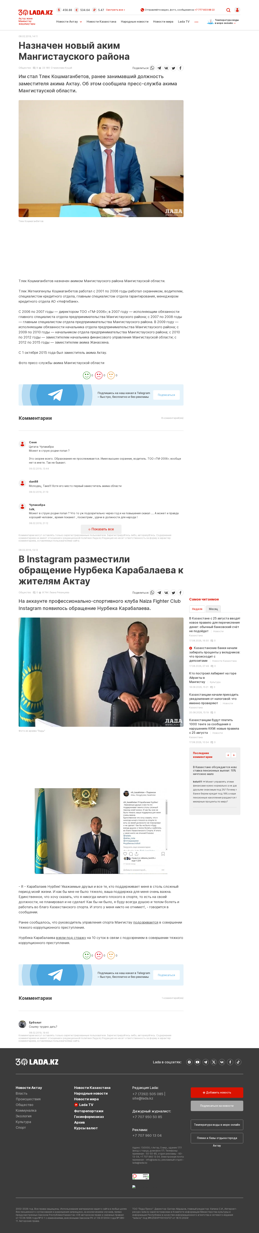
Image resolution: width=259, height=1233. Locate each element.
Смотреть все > (115, 10)
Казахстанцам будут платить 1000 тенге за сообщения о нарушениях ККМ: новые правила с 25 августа (214, 728)
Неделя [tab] (197, 609)
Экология (23, 1116)
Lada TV (184, 21)
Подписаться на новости (217, 1105)
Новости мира (163, 21)
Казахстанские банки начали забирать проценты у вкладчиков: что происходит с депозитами (214, 654)
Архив (79, 1122)
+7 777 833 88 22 (205, 9)
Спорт (21, 1127)
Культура (23, 1122)
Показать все (102, 529)
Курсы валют (86, 1128)
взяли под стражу (71, 938)
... (196, 21)
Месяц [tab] (213, 609)
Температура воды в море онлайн (217, 1124)
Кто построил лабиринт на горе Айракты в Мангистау (212, 677)
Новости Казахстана (101, 21)
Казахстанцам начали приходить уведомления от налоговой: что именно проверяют (214, 701)
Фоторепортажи (88, 1111)
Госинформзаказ (89, 1117)
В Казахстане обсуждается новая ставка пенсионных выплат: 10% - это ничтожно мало (218, 770)
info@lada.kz (153, 1159)
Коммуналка (26, 1110)
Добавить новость (218, 1092)
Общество (25, 68)
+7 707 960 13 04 (147, 1135)
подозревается (145, 922)
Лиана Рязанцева (59, 592)
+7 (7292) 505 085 (147, 1094)
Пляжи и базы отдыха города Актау (217, 1139)
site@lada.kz (142, 1098)
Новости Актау (67, 21)
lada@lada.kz (139, 1162)
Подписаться (166, 394)
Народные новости (134, 21)
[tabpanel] (214, 680)
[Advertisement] (101, 252)
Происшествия (28, 1099)
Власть (21, 1093)
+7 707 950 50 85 (147, 1117)
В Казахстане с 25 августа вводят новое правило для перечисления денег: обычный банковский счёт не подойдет (214, 626)
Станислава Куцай (61, 67)
